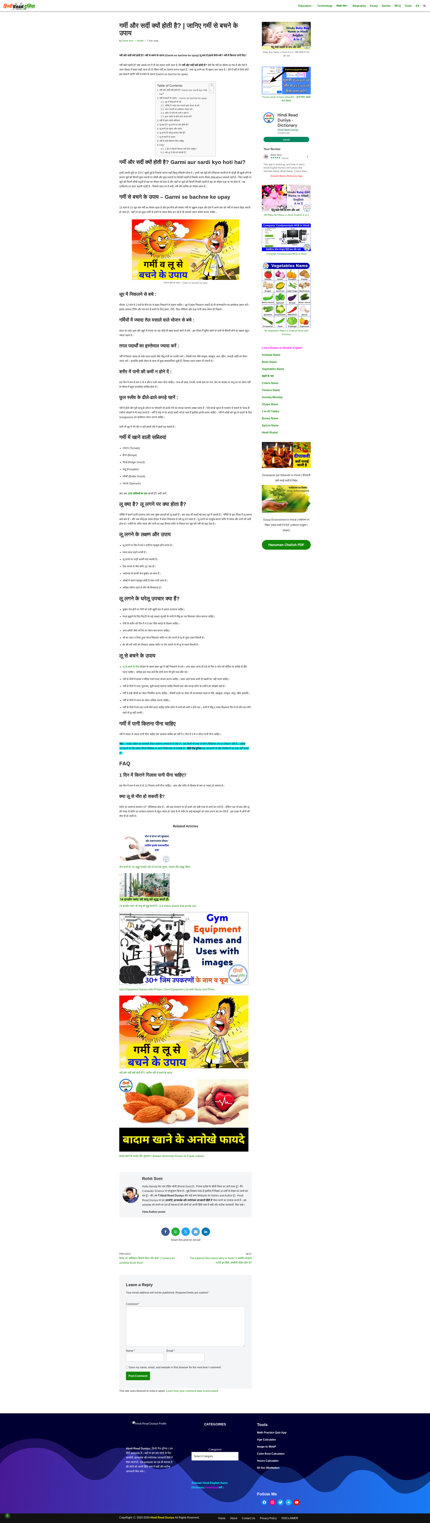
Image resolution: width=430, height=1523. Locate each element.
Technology (324, 5)
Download (211, 1487)
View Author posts (153, 1211)
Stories (386, 5)
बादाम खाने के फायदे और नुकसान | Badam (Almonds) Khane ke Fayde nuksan (161, 1156)
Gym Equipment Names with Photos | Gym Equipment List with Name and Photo (167, 989)
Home (221, 1518)
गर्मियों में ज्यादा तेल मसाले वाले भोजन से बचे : (183, 105)
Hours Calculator (268, 1460)
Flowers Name (271, 390)
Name (130, 1350)
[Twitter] (185, 1232)
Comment (132, 1304)
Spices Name (270, 425)
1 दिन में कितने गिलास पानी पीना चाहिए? (181, 149)
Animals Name (271, 354)
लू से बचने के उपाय (167, 137)
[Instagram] (272, 1502)
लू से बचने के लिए (131, 666)
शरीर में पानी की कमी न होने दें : (177, 113)
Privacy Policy (268, 1518)
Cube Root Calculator (271, 1453)
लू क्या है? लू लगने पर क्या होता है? (174, 124)
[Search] (424, 6)
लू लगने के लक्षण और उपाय (170, 128)
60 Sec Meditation (268, 1467)
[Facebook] (165, 1232)
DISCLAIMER (290, 1518)
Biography (359, 5)
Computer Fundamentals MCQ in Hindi (286, 254)
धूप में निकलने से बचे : (173, 102)
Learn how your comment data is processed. (192, 1390)
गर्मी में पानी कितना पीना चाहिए (171, 141)
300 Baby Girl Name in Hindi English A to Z (286, 215)
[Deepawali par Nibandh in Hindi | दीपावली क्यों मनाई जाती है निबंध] (286, 456)
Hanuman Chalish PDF (286, 545)
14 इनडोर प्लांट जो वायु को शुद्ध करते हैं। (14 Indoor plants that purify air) (157, 905)
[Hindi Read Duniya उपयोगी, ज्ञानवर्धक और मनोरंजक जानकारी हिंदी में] (19, 5)
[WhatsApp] (175, 1232)
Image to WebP (266, 1446)
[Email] (195, 1232)
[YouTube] (297, 1502)
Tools (408, 5)
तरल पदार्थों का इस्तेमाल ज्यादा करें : (179, 109)
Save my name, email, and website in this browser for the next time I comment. (175, 1367)
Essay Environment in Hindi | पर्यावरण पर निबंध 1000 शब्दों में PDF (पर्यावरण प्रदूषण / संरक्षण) (286, 525)
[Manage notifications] (7, 1515)
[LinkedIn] (206, 1232)
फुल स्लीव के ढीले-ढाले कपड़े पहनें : (179, 116)
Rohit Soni (127, 40)
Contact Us (248, 1518)
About (233, 1518)
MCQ (398, 5)
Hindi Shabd (270, 432)
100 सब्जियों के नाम (137, 493)
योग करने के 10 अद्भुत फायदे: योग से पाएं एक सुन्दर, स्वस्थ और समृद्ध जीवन (154, 866)
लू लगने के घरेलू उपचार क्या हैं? (172, 132)
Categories (215, 1449)
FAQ (161, 145)
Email (170, 1350)
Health (140, 40)
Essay (374, 5)
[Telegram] (289, 1502)
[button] (312, 5)
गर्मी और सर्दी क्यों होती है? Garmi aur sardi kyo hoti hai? (183, 92)
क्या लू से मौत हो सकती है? (175, 152)
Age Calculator (266, 1439)
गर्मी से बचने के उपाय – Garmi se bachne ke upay (183, 98)
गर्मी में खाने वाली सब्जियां (169, 120)
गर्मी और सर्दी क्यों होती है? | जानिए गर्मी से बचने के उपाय (145, 1072)
